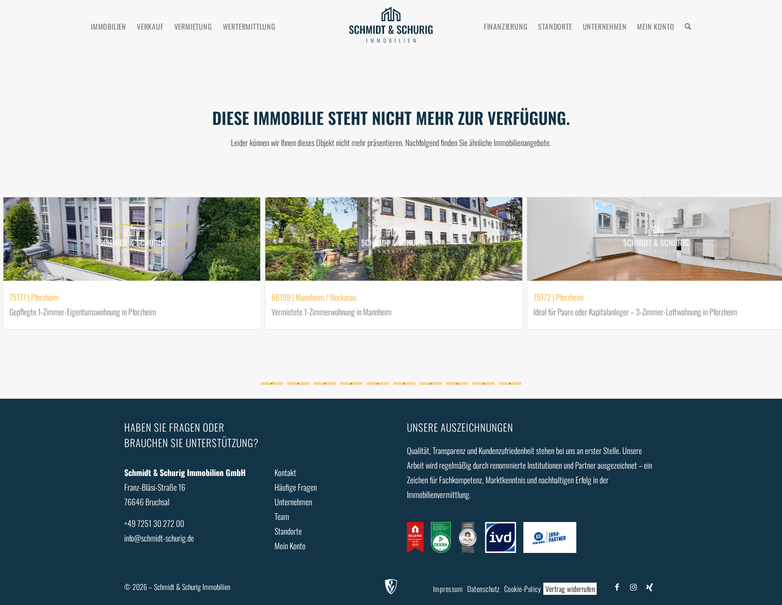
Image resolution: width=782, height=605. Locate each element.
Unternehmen (293, 502)
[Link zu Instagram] (633, 586)
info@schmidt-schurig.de (159, 538)
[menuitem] (109, 26)
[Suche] (687, 26)
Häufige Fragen (296, 487)
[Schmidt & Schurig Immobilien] (391, 26)
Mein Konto (290, 545)
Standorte (288, 531)
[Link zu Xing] (650, 586)
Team (282, 516)
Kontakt (285, 472)
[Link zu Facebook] (617, 586)
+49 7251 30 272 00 (154, 523)
